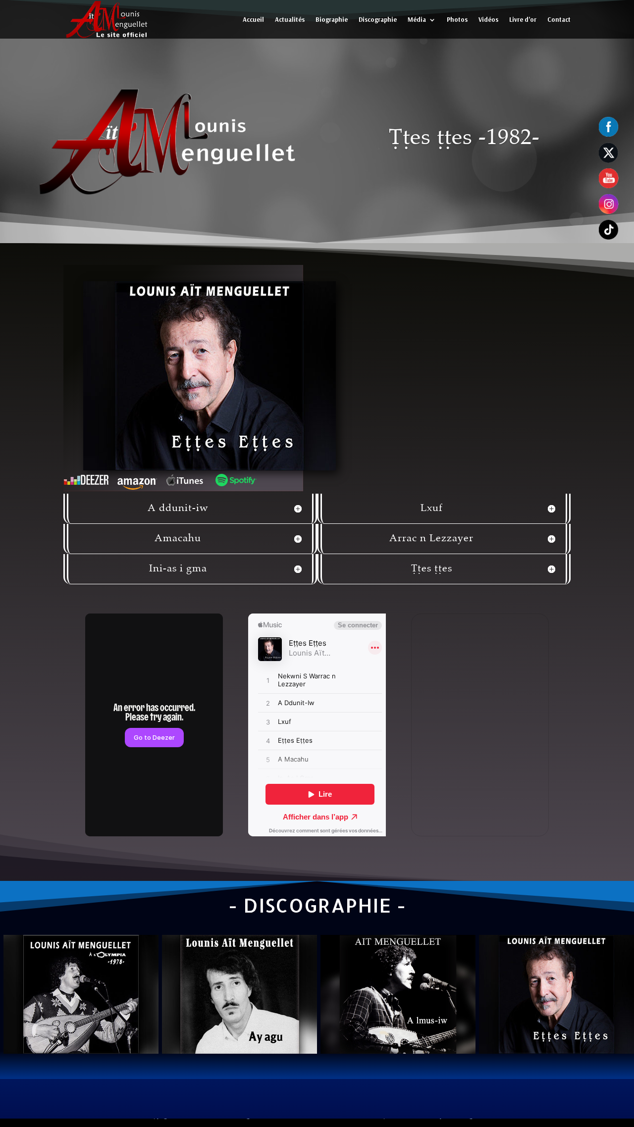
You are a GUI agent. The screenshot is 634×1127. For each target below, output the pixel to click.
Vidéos (488, 19)
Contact (559, 19)
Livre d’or (522, 19)
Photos (457, 19)
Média (417, 19)
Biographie (332, 19)
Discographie (378, 19)
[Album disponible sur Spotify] (236, 480)
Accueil (253, 19)
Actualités (290, 19)
